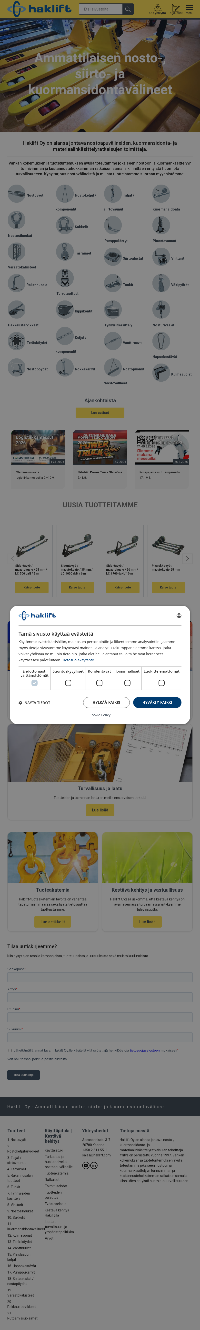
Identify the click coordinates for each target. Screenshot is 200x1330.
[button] (34, 702)
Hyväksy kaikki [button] (157, 702)
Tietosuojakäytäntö (78, 659)
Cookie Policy (100, 715)
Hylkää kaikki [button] (106, 702)
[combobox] (179, 615)
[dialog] (100, 665)
